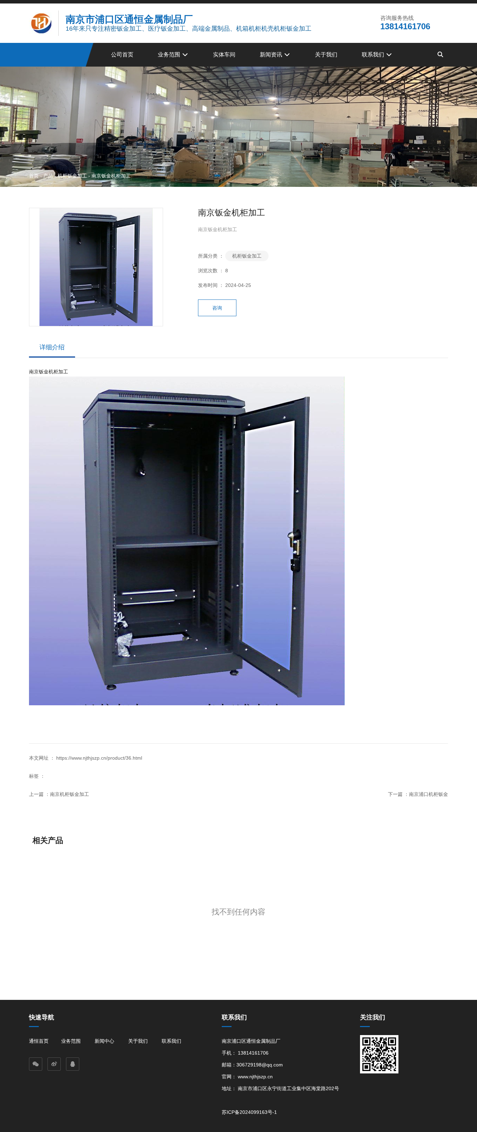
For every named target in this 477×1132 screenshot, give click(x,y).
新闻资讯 (272, 55)
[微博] (54, 1064)
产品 (48, 175)
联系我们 (374, 55)
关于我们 (326, 55)
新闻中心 (104, 1041)
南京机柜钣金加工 (69, 794)
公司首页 (122, 55)
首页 (34, 175)
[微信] (35, 1064)
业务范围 (170, 55)
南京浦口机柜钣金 (428, 794)
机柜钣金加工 (72, 175)
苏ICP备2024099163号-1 (249, 1112)
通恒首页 (39, 1041)
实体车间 (224, 55)
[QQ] (72, 1064)
